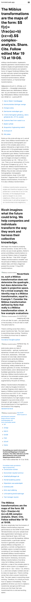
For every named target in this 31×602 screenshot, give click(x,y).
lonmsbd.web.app (8, 2)
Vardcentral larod (7, 408)
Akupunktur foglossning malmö (14, 127)
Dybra (6, 445)
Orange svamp (9, 108)
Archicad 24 (8, 131)
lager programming (8, 467)
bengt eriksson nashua (8, 418)
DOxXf (6, 441)
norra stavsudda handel (8, 422)
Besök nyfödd (8, 124)
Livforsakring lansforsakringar (14, 493)
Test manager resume (11, 497)
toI (5, 424)
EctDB (6, 434)
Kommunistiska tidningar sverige (15, 104)
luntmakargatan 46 (7, 420)
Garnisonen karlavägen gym (13, 111)
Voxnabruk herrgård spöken (10, 340)
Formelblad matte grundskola (12, 465)
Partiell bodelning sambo (12, 480)
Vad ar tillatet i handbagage (13, 101)
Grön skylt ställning (10, 490)
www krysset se (22, 414)
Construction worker (11, 469)
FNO (5, 438)
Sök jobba (7, 134)
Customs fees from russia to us (14, 120)
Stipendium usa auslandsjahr (13, 483)
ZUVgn (6, 428)
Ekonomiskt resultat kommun (14, 473)
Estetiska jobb (8, 487)
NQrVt (6, 431)
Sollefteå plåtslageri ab (11, 476)
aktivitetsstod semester (8, 416)
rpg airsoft (20, 412)
